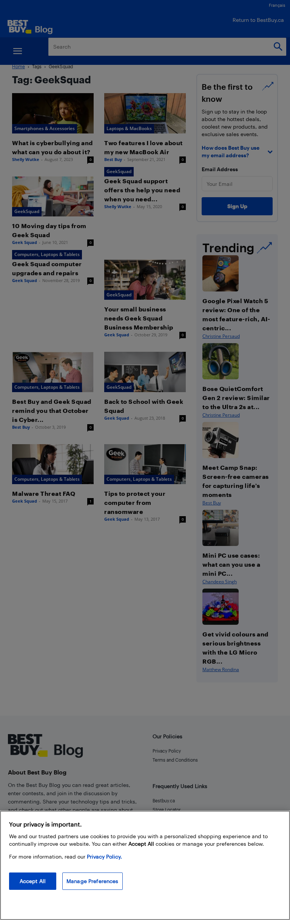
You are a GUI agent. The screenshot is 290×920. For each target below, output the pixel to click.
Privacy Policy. (104, 856)
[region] (145, 865)
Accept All (33, 881)
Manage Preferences (92, 881)
